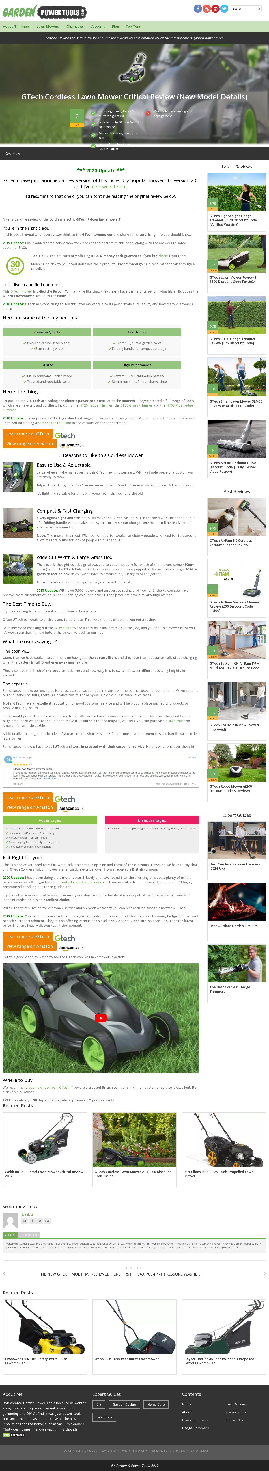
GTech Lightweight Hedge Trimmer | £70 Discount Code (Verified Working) (233, 220)
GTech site (63, 628)
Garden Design (124, 1404)
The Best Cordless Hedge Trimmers (230, 989)
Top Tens (133, 26)
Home (186, 1404)
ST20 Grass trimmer (136, 405)
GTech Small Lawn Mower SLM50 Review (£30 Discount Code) (236, 403)
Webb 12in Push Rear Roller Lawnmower (127, 1359)
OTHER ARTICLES (29, 1235)
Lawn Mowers (48, 26)
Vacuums (98, 26)
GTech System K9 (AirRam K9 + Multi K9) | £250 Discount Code (234, 665)
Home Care (156, 1404)
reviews (180, 1450)
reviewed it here (109, 186)
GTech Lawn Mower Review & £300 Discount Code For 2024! (233, 279)
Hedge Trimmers (16, 26)
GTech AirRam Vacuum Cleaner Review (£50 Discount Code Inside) (234, 606)
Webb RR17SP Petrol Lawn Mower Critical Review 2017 (44, 1174)
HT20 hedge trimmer (96, 405)
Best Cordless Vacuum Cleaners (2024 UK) (235, 866)
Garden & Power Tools (132, 1465)
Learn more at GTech (27, 434)
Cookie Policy (108, 1450)
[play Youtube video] (101, 1018)
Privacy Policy (236, 1412)
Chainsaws (75, 26)
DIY (98, 1404)
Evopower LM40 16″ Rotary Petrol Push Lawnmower (36, 1361)
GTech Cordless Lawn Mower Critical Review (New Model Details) (134, 97)
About (187, 1412)
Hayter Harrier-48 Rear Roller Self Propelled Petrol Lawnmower (219, 1361)
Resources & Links (161, 1450)
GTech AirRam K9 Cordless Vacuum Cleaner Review (231, 542)
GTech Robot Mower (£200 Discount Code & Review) (231, 788)
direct (163, 256)
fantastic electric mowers (81, 882)
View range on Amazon (29, 443)
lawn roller (176, 721)
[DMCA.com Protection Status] (14, 1434)
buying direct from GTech (49, 1087)
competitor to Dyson (54, 423)
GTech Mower (21, 291)
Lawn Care (104, 1417)
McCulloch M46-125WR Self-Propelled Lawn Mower (218, 1174)
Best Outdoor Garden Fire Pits (234, 925)
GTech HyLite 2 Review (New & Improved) (234, 727)
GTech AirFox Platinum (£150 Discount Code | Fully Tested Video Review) (233, 467)
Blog (115, 26)
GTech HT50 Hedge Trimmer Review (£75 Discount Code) (232, 341)
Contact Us (234, 1420)
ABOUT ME (10, 1235)
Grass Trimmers (195, 1420)
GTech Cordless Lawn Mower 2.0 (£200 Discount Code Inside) (133, 1174)
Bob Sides (27, 1214)
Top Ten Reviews (199, 1450)
